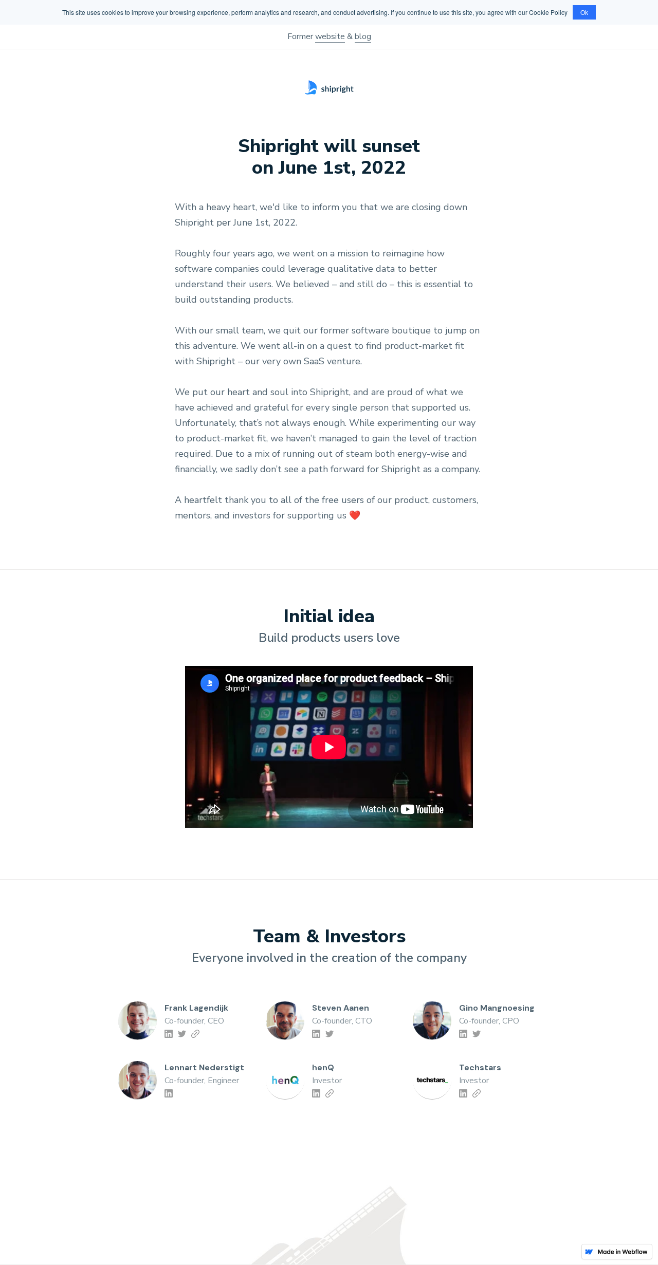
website (330, 36)
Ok (584, 12)
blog (363, 36)
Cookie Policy (548, 12)
